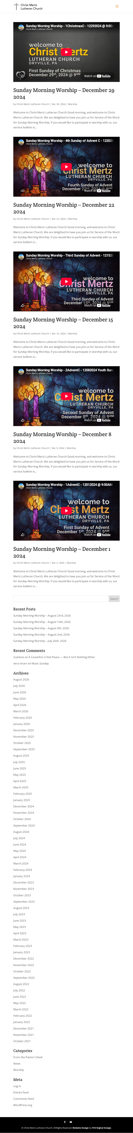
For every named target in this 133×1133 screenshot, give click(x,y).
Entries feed (21, 1092)
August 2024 (21, 832)
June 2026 (19, 692)
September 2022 (24, 978)
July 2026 (19, 686)
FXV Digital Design (101, 1127)
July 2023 (19, 914)
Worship (72, 104)
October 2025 (22, 743)
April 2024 (19, 857)
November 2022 (23, 965)
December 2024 (23, 806)
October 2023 (22, 895)
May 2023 (19, 927)
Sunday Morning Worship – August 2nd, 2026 (41, 634)
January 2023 (21, 952)
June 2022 (19, 996)
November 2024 (23, 813)
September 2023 (24, 901)
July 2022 (19, 990)
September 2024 (24, 825)
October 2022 (22, 971)
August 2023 (21, 908)
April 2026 (19, 705)
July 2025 (19, 762)
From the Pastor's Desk (28, 1057)
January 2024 (21, 876)
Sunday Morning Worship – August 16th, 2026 (42, 622)
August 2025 (21, 755)
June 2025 (19, 768)
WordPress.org (22, 1105)
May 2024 (19, 851)
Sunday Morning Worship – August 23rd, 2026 (42, 615)
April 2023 (19, 933)
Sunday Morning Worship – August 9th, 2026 (41, 628)
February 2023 (22, 946)
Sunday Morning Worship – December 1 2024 (61, 552)
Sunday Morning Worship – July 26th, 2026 (39, 641)
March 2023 (20, 939)
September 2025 (24, 749)
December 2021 (23, 1028)
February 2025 (22, 794)
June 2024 (19, 844)
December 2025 (23, 730)
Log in (17, 1086)
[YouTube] (71, 1122)
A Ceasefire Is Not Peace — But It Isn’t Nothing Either (62, 657)
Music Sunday (40, 663)
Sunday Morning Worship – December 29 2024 (64, 93)
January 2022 (21, 1022)
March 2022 (20, 1009)
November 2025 (23, 736)
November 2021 (23, 1035)
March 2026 (20, 711)
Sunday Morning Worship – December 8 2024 (62, 437)
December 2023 (23, 882)
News (16, 1063)
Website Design (81, 1127)
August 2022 (21, 984)
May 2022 (19, 1003)
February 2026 (22, 717)
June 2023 (19, 920)
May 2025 (19, 775)
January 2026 (21, 724)
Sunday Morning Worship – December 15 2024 (63, 323)
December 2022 (23, 958)
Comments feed (23, 1099)
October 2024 (22, 819)
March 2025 (20, 787)
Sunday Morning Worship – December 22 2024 (63, 208)
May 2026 (19, 698)
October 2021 (22, 1041)
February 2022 (22, 1015)
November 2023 (23, 889)
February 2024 (22, 870)
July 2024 (19, 838)
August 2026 (21, 679)
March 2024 (20, 863)
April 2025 (19, 781)
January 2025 (21, 800)
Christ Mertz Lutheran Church (33, 104)
